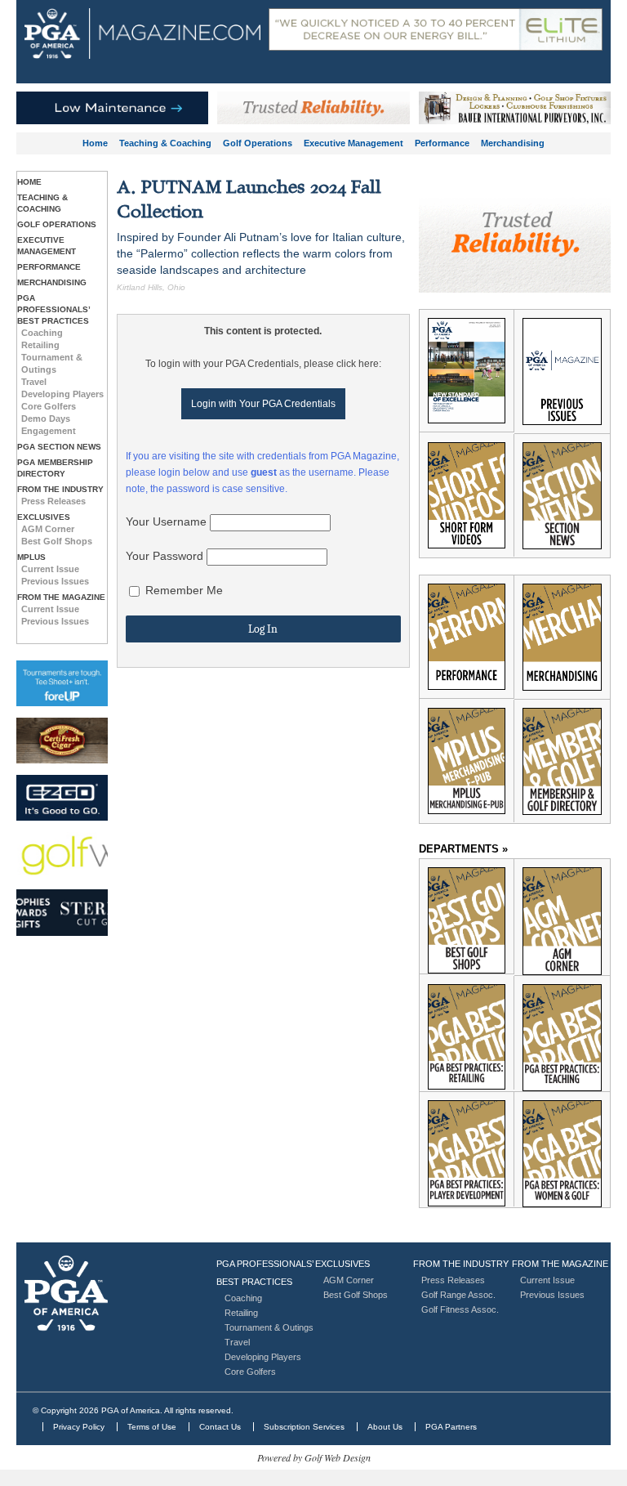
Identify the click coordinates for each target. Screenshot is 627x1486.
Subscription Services (304, 1426)
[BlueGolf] (62, 683)
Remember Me (182, 590)
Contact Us (220, 1426)
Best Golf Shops (56, 541)
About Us (384, 1426)
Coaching (42, 333)
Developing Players (62, 394)
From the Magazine (61, 597)
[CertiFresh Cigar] (62, 740)
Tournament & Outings (269, 1327)
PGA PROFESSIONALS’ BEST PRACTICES (53, 309)
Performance (442, 143)
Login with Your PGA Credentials (263, 404)
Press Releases (53, 501)
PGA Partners (451, 1426)
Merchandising (513, 143)
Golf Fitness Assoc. (460, 1309)
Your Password (164, 555)
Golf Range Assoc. (458, 1295)
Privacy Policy (78, 1426)
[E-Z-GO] (62, 798)
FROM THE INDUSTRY (60, 489)
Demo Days (45, 418)
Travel (34, 382)
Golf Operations (257, 143)
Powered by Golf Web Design (314, 1457)
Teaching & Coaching (165, 143)
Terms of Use (151, 1426)
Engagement (48, 431)
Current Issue (50, 569)
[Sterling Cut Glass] (62, 912)
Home (95, 143)
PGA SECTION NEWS (59, 446)
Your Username (166, 521)
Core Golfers (48, 406)
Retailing (40, 345)
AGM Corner (47, 529)
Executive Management (353, 143)
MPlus (31, 557)
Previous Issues (55, 581)
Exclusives (43, 516)
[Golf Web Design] (62, 855)
